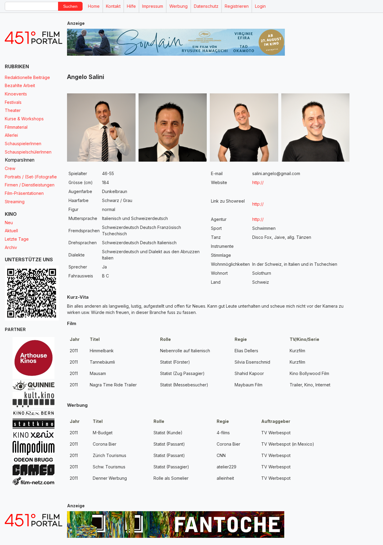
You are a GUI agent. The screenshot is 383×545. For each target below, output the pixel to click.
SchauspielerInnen (23, 143)
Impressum (152, 6)
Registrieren (237, 6)
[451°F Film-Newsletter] (33, 37)
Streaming (15, 201)
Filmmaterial (16, 127)
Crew (10, 168)
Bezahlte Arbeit (20, 85)
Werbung (178, 6)
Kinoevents (16, 93)
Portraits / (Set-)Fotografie (31, 176)
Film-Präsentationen (24, 193)
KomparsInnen (19, 160)
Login (260, 6)
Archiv (11, 247)
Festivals (13, 102)
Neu (9, 222)
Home (94, 6)
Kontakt (113, 6)
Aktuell (11, 230)
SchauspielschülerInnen (28, 151)
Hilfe (131, 6)
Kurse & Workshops (24, 118)
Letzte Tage (17, 239)
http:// (258, 182)
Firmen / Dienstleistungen (29, 184)
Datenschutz (206, 6)
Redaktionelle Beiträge (27, 77)
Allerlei (11, 135)
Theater (13, 110)
